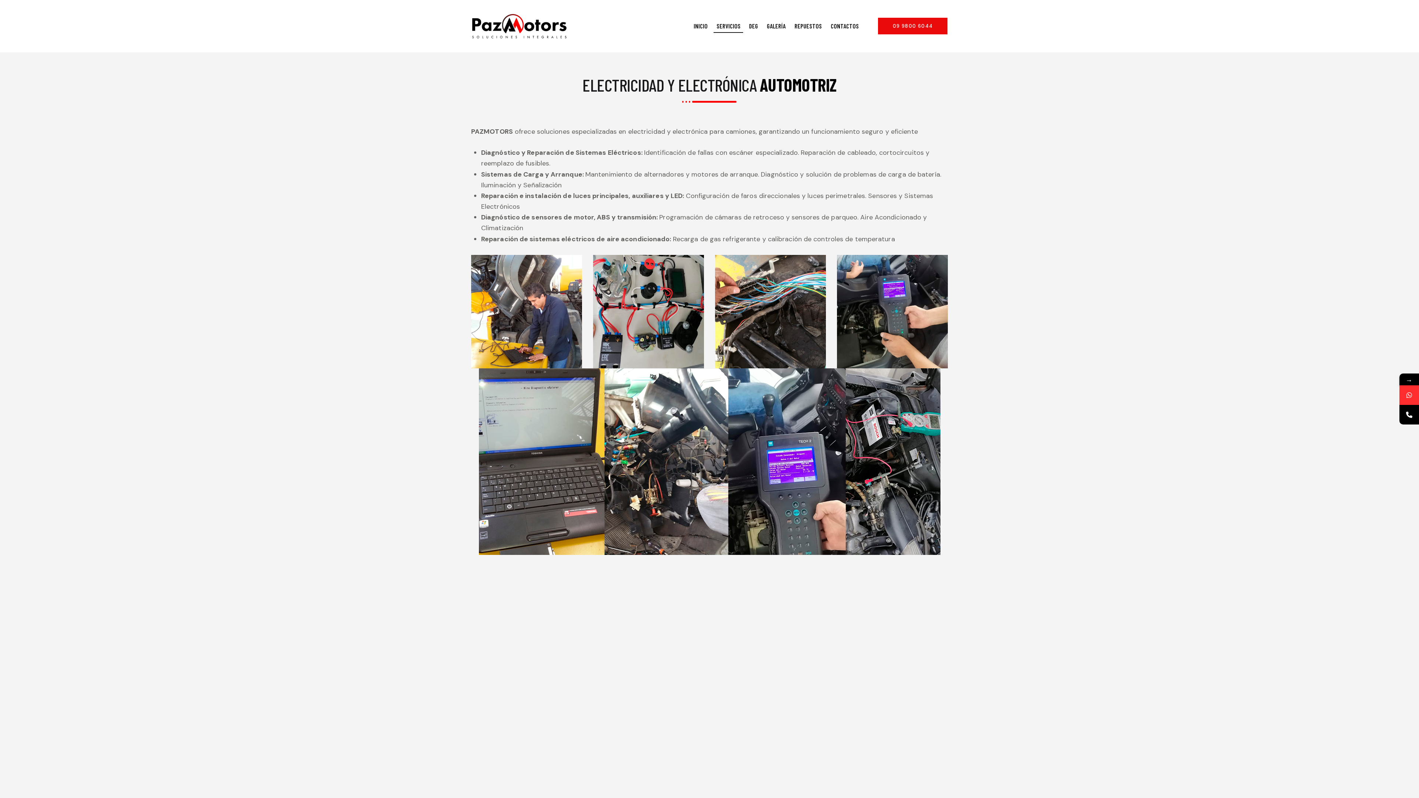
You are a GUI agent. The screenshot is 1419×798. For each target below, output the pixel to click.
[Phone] (1409, 414)
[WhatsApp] (1409, 395)
